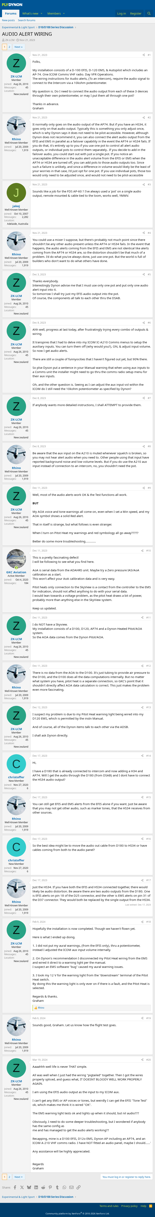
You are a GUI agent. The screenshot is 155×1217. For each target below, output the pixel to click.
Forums (10, 13)
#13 (148, 707)
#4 (149, 233)
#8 (149, 446)
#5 (149, 274)
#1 (149, 55)
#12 (148, 666)
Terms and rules (108, 1206)
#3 (149, 184)
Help (143, 1206)
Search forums (26, 20)
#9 (149, 488)
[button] (41, 13)
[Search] (149, 13)
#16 (148, 839)
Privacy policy (129, 1206)
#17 (148, 880)
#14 (148, 755)
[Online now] (16, 568)
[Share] (143, 55)
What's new (30, 13)
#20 (148, 1059)
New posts (8, 20)
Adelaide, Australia (17, 224)
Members (54, 13)
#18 (148, 921)
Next (17, 47)
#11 (148, 617)
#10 (148, 550)
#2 (149, 117)
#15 (148, 797)
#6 (149, 322)
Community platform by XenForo (78, 1213)
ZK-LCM (10, 40)
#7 (149, 398)
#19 (148, 1018)
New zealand (21, 94)
